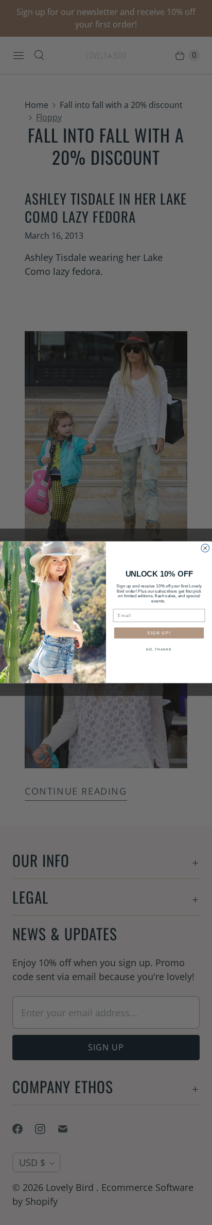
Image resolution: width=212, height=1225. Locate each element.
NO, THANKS (158, 650)
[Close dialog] (205, 548)
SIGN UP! (158, 633)
